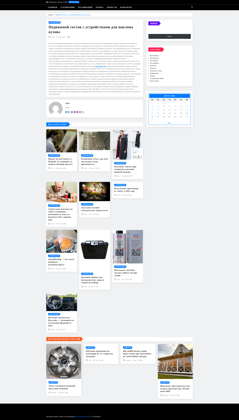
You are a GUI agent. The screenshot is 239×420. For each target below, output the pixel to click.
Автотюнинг (154, 61)
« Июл (169, 123)
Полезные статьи (156, 71)
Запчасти (153, 66)
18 (158, 113)
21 (175, 113)
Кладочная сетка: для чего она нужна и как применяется (94, 161)
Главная (52, 7)
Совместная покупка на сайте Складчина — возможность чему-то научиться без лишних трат (60, 214)
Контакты (126, 7)
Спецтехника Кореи (157, 78)
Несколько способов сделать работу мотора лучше (125, 273)
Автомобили (154, 55)
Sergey (54, 392)
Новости (112, 7)
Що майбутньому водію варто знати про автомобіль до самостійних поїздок (137, 353)
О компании (68, 7)
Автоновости (154, 58)
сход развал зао (100, 66)
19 (164, 113)
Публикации (85, 7)
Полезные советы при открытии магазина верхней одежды (125, 169)
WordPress (78, 416)
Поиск (153, 23)
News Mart (87, 416)
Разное (100, 7)
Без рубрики (154, 63)
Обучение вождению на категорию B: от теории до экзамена (99, 353)
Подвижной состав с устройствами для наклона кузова (73, 15)
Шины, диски (154, 81)
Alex (53, 37)
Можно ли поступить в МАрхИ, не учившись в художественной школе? (60, 161)
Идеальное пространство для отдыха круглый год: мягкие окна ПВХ (175, 388)
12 (164, 110)
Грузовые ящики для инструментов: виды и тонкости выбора (92, 280)
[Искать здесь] (192, 7)
